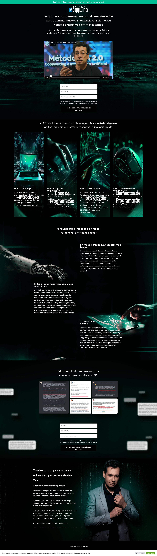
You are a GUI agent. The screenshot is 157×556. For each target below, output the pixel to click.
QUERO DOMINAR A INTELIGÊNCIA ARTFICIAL (78, 109)
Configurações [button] (140, 553)
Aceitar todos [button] (150, 553)
